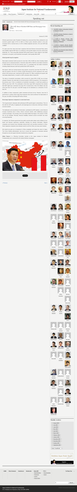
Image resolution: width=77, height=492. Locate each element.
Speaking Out (9, 21)
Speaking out (21, 14)
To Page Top (69, 471)
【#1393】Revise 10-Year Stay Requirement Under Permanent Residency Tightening (63, 40)
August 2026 (56, 423)
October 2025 (56, 443)
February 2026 (56, 435)
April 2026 (55, 431)
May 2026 (55, 429)
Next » (46, 182)
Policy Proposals (12, 471)
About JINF (36, 14)
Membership (29, 14)
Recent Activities (47, 472)
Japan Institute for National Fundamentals (38, 10)
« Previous (4, 182)
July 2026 (55, 425)
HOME (4, 14)
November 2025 (56, 441)
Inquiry (42, 14)
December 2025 (56, 439)
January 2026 (56, 437)
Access (35, 476)
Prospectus (36, 474)
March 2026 (56, 433)
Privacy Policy (37, 478)
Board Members (37, 472)
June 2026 (55, 427)
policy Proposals (12, 14)
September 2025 (57, 445)
